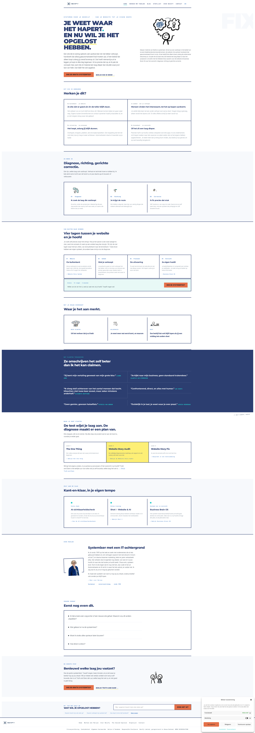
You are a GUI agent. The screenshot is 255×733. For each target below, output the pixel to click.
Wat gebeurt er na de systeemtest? (83, 627)
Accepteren (211, 724)
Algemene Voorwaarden (98, 729)
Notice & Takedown (114, 729)
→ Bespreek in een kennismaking (163, 456)
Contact (179, 4)
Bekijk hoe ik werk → (105, 75)
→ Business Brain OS (168, 274)
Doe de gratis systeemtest (78, 75)
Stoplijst (157, 4)
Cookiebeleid (222, 729)
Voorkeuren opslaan (244, 724)
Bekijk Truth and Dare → (107, 688)
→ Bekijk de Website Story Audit (121, 458)
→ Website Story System (74, 274)
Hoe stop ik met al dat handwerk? (119, 713)
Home (125, 4)
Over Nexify (168, 4)
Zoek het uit (182, 707)
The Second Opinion (119, 723)
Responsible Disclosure (130, 729)
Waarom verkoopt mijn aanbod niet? (97, 713)
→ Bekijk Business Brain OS (160, 521)
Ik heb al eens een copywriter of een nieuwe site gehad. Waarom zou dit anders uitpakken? (99, 617)
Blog (149, 4)
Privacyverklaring (231, 729)
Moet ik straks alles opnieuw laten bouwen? (87, 635)
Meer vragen (134, 713)
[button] (251, 700)
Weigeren (228, 724)
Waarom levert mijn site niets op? (74, 713)
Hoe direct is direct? (77, 644)
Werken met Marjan (137, 4)
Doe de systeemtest (176, 285)
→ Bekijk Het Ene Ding (74, 458)
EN (185, 4)
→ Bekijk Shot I (116, 519)
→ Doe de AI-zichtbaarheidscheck (83, 521)
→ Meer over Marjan (95, 580)
